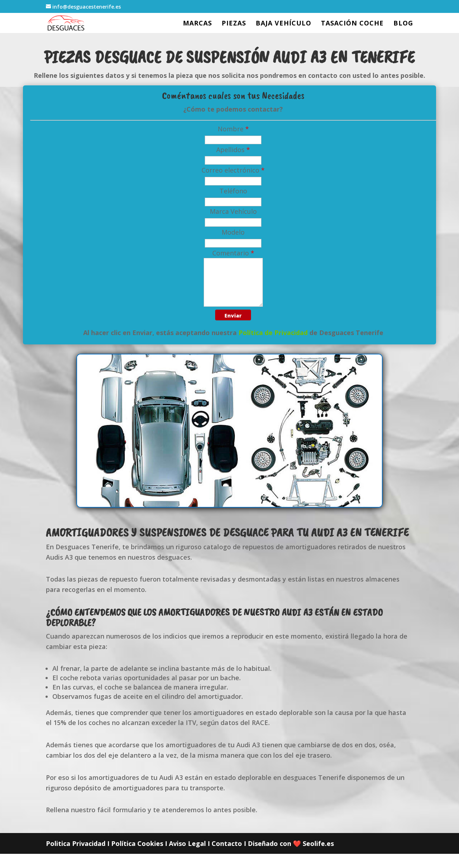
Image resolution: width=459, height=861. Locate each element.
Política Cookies (137, 843)
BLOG (403, 23)
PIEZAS (234, 23)
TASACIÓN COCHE (352, 23)
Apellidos (233, 149)
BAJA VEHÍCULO (283, 23)
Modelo (233, 232)
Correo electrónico (233, 170)
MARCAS (197, 23)
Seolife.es (318, 843)
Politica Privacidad (75, 843)
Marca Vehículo (233, 211)
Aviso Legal (187, 843)
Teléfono (233, 191)
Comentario (233, 253)
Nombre (233, 128)
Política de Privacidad (273, 332)
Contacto (227, 843)
